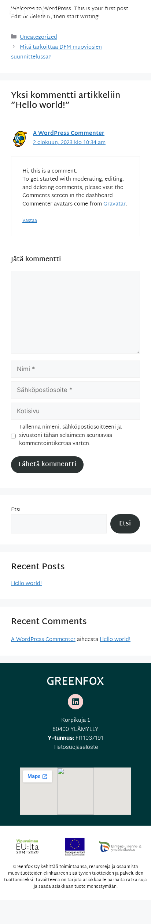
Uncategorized (38, 37)
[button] (141, 11)
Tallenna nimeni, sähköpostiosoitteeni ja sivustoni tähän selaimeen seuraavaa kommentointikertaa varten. (70, 435)
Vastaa (29, 220)
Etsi (16, 510)
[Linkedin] (75, 701)
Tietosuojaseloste (75, 746)
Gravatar (114, 204)
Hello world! (26, 584)
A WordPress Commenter (68, 134)
